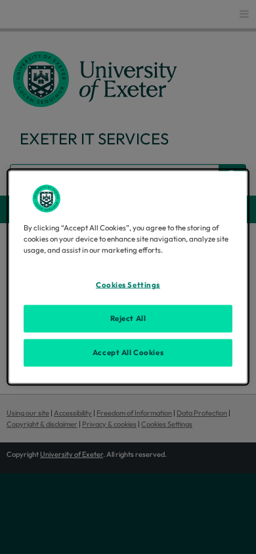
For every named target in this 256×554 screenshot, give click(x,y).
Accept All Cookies (128, 352)
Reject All (128, 318)
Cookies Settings (128, 284)
